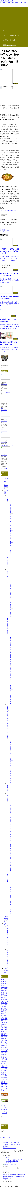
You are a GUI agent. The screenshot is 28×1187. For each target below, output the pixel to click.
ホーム (5, 1141)
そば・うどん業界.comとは (11, 1142)
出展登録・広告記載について (11, 1144)
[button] (1, 367)
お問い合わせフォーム (12, 1163)
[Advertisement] (14, 17)
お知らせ (2, 229)
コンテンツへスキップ (6, 1)
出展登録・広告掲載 (12, 1161)
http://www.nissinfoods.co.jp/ (8, 210)
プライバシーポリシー (9, 1148)
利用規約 (5, 1146)
